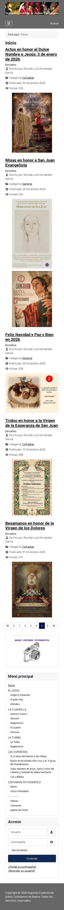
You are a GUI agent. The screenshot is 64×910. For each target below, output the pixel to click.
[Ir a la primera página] (7, 626)
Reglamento (16, 722)
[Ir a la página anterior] (14, 626)
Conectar (32, 858)
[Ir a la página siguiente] (48, 626)
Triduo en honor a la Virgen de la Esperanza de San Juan (31, 423)
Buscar (54, 23)
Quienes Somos (18, 713)
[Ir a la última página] (53, 626)
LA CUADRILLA (17, 709)
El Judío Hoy (16, 699)
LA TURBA (14, 737)
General (27, 184)
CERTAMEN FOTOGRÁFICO (24, 782)
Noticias (14, 732)
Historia (14, 718)
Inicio (11, 685)
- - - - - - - (13, 796)
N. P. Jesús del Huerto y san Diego (28, 756)
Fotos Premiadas (19, 791)
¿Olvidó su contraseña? (22, 867)
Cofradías (28, 78)
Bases (13, 786)
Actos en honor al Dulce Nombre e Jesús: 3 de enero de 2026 (31, 54)
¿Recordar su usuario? (21, 871)
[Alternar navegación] (8, 23)
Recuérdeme (19, 850)
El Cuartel (15, 727)
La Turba (15, 741)
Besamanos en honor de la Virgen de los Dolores (29, 525)
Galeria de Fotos (19, 810)
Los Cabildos (17, 776)
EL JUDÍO (13, 690)
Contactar (15, 805)
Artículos (15, 704)
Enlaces (14, 800)
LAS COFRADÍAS (18, 752)
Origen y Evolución (20, 694)
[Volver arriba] (58, 904)
